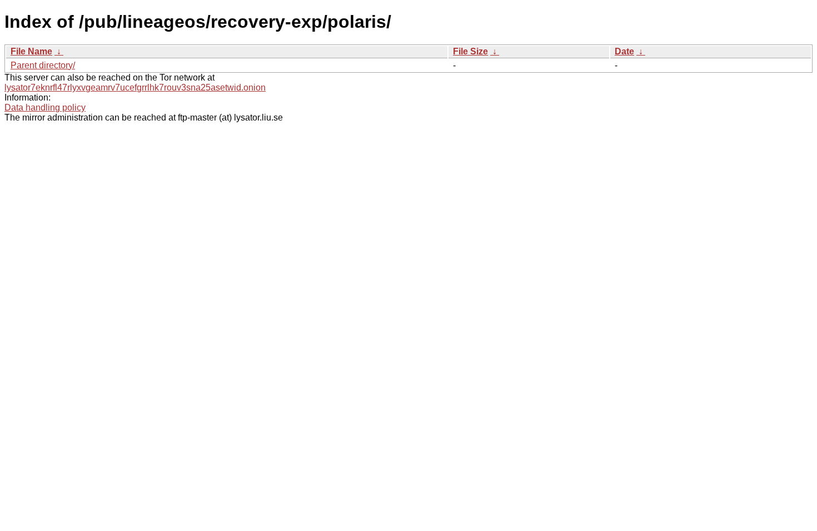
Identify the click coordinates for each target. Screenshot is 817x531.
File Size (470, 51)
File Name (31, 51)
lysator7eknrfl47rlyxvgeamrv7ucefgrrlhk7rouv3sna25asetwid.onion (135, 87)
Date (624, 51)
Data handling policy (45, 107)
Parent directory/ (43, 65)
